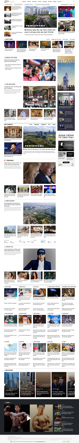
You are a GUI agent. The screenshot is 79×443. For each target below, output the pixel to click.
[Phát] (28, 418)
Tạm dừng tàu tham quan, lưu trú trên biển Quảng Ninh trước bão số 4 (53, 359)
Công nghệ (45, 1)
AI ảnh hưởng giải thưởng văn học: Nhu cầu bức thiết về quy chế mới (68, 299)
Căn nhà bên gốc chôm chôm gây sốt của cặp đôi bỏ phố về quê (67, 430)
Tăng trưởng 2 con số (29, 4)
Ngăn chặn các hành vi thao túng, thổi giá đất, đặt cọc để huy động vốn (10, 236)
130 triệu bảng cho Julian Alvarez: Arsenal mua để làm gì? (50, 195)
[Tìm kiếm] (74, 1)
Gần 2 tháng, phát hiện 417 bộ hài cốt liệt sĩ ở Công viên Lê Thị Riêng (39, 337)
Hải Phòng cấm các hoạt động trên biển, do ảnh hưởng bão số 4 (17, 14)
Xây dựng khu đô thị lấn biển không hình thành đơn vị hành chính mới (10, 365)
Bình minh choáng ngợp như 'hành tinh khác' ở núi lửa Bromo (67, 424)
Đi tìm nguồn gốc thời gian (52, 297)
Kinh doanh (34, 1)
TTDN (64, 341)
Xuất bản (24, 1)
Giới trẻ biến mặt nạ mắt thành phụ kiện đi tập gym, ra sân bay (9, 282)
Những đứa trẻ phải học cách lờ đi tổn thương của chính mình (25, 299)
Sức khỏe (37, 341)
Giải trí (21, 341)
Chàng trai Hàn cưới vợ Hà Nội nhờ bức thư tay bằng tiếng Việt (9, 195)
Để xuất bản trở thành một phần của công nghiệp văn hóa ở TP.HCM (53, 337)
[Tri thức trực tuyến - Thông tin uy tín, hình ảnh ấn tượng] (9, 1)
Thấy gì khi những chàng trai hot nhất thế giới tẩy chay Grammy (25, 354)
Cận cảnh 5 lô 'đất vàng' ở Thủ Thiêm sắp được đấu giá (40, 149)
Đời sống (50, 1)
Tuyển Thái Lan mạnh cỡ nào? (64, 18)
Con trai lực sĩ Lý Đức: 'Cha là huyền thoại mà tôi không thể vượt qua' (39, 331)
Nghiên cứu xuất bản (69, 286)
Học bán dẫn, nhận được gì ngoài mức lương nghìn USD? (68, 120)
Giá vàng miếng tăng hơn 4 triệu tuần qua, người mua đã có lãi (23, 236)
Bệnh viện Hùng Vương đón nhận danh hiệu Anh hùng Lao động (39, 365)
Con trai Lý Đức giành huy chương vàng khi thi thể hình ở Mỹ (68, 407)
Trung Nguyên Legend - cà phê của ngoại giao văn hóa (70, 158)
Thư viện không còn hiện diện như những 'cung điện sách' (9, 119)
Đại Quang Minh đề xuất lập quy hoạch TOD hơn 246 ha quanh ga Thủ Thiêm (12, 205)
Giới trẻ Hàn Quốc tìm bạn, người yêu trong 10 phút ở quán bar (38, 326)
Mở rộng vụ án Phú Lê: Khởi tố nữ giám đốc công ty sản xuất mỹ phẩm (23, 195)
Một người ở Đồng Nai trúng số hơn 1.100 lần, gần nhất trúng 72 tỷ (36, 236)
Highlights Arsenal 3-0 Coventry (68, 417)
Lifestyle (54, 1)
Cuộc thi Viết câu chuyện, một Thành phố (42, 4)
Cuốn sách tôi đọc (54, 286)
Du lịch (50, 341)
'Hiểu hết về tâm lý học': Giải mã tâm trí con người (65, 149)
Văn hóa (39, 1)
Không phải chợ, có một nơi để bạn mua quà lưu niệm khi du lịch (53, 365)
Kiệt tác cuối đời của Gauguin (10, 303)
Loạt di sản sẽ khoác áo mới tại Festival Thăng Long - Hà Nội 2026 (53, 326)
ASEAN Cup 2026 (9, 4)
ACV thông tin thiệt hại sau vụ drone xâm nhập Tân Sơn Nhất (50, 236)
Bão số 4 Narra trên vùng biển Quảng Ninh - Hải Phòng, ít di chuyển (10, 354)
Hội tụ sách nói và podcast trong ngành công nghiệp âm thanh (68, 304)
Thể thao (65, 313)
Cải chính (59, 1)
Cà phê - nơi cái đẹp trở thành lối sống (61, 158)
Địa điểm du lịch (64, 421)
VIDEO (8, 402)
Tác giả (36, 286)
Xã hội (7, 341)
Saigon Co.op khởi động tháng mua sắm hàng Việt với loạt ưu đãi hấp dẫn (68, 354)
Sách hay (29, 1)
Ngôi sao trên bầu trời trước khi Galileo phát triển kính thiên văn (21, 50)
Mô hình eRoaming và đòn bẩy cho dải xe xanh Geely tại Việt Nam (68, 359)
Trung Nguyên (59, 132)
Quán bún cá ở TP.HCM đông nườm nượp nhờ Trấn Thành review (53, 354)
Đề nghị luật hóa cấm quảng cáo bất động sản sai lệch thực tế (17, 8)
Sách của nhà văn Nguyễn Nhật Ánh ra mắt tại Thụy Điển (57, 50)
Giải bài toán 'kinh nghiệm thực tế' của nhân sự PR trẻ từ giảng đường (68, 365)
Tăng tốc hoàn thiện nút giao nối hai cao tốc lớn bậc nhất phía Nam (39, 34)
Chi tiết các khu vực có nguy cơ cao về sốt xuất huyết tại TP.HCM (39, 354)
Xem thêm (66, 161)
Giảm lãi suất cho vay (18, 4)
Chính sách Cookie (40, 441)
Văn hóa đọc (10, 84)
